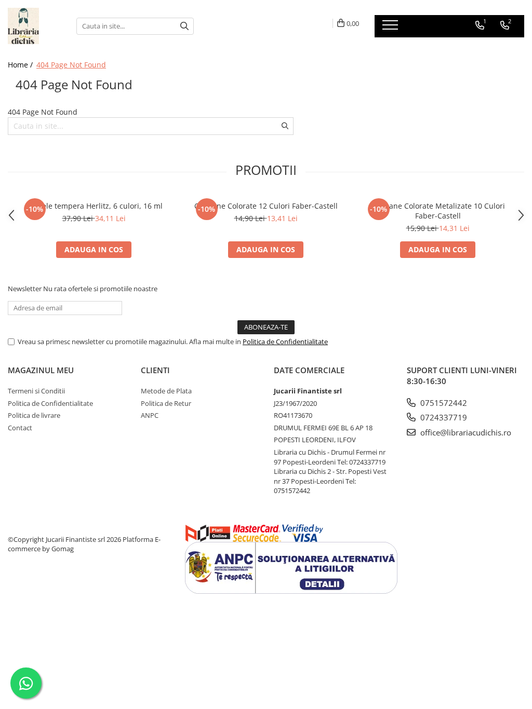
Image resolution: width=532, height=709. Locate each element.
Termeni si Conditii (36, 391)
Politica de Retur (166, 403)
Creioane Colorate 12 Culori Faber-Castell (266, 206)
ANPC (149, 415)
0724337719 (442, 417)
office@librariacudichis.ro (464, 432)
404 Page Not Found (71, 65)
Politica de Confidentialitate (285, 341)
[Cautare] (184, 26)
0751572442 (442, 403)
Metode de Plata (166, 391)
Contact (20, 427)
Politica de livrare (34, 415)
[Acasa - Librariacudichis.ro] (34, 26)
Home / (21, 65)
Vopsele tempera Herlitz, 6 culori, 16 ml (94, 206)
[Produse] (391, 28)
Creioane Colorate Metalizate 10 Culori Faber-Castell (438, 211)
